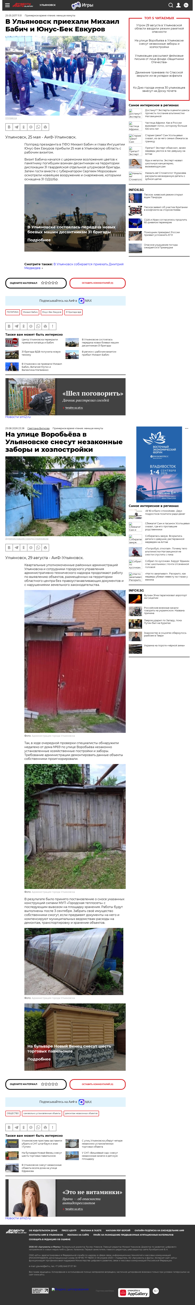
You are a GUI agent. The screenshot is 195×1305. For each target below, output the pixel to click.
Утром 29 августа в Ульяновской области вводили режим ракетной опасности (159, 28)
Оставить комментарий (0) (97, 283)
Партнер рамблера (105, 1291)
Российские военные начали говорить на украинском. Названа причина (164, 611)
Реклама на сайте (78, 1235)
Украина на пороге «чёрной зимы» (164, 645)
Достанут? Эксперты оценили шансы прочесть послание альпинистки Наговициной (167, 113)
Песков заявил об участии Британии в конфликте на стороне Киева (166, 208)
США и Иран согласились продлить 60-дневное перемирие (165, 221)
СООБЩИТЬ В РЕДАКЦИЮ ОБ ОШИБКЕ (49, 1239)
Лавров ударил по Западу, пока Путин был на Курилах (163, 621)
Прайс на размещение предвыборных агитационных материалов (133, 1235)
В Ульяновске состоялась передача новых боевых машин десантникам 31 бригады (71, 229)
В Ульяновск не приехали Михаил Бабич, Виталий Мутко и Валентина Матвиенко (42, 366)
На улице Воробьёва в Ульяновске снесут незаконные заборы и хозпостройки (159, 44)
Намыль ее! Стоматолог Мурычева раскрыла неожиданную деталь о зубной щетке (165, 176)
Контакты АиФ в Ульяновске (46, 1235)
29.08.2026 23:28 (14, 428)
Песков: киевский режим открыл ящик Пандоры (163, 196)
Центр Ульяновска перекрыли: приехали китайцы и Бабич (40, 341)
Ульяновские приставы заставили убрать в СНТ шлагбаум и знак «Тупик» (42, 1143)
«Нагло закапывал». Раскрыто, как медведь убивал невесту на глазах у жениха (166, 576)
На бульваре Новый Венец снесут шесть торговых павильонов (69, 1048)
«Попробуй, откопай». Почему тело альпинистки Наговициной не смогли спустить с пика (166, 551)
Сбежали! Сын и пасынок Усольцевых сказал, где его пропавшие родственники (167, 526)
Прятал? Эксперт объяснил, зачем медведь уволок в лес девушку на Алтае (165, 150)
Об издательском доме (43, 1230)
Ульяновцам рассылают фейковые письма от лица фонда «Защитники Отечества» (159, 59)
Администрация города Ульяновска (26, 538)
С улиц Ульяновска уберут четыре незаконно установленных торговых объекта (102, 1143)
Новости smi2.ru (18, 417)
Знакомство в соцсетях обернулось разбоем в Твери (165, 634)
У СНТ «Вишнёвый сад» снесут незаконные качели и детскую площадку (100, 1155)
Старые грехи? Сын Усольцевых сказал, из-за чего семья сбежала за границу (166, 138)
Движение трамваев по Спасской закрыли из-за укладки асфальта (159, 74)
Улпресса (11, 118)
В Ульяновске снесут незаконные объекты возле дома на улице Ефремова (42, 1168)
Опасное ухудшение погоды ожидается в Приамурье (161, 246)
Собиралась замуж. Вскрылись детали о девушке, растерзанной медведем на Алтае (164, 539)
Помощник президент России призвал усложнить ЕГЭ (162, 233)
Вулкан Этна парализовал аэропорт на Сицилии (165, 596)
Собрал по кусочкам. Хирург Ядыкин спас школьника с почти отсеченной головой (167, 564)
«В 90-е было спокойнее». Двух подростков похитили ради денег (165, 512)
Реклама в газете (91, 1230)
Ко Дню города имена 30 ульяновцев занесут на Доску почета (159, 89)
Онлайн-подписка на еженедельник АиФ (159, 1230)
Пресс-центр (69, 1230)
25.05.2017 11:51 (13, 15)
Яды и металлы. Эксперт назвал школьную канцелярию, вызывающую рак (164, 163)
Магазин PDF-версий (118, 1230)
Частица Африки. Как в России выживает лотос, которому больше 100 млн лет (166, 125)
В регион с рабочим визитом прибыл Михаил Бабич (99, 353)
